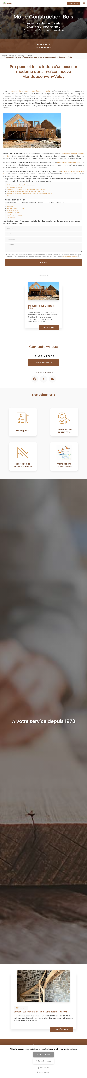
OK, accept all (44, 1054)
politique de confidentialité (70, 256)
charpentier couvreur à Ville (68, 162)
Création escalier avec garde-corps (19, 196)
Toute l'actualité (61, 1029)
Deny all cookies (44, 1061)
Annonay (10, 206)
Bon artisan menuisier (14, 187)
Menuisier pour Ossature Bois (41, 307)
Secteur (11, 55)
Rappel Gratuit (73, 3)
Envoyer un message (43, 362)
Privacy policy (44, 1072)
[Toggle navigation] (84, 3)
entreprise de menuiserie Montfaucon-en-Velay (30, 91)
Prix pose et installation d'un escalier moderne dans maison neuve (29, 194)
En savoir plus (48, 328)
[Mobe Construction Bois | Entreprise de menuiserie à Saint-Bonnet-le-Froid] (7, 3)
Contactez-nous (43, 47)
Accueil (4, 55)
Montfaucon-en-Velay (24, 55)
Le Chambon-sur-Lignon (15, 208)
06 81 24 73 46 (43, 44)
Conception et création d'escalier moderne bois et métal (26, 189)
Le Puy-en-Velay (12, 211)
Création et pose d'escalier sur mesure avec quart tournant (26, 191)
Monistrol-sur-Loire (13, 213)
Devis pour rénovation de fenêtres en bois (21, 185)
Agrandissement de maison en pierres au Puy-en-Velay (41, 1013)
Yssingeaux (11, 217)
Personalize (44, 1068)
